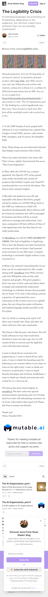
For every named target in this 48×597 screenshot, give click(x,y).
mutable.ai (19, 273)
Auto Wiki (19, 81)
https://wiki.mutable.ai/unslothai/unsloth (21, 98)
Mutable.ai (10, 238)
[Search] (43, 476)
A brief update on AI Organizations (17, 505)
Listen (42, 35)
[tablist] (9, 476)
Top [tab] (5, 476)
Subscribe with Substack (26, 569)
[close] (41, 521)
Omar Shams (13, 34)
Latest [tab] (11, 476)
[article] (24, 489)
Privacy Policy (32, 580)
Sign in (42, 3)
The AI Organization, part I (16, 483)
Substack (11, 591)
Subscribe (33, 3)
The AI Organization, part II (16, 502)
